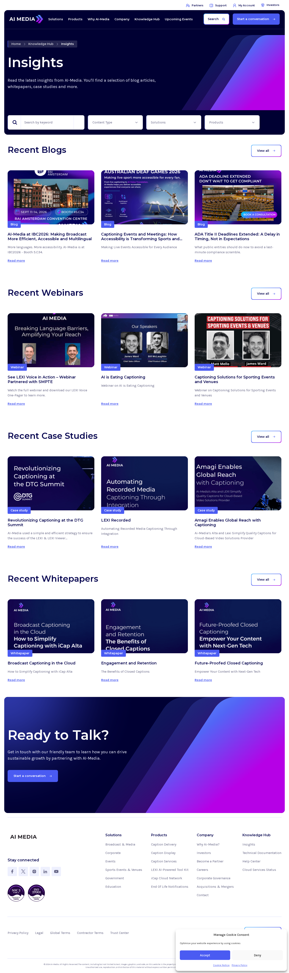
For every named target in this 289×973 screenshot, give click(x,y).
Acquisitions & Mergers (215, 887)
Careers (202, 870)
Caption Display (163, 853)
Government (114, 878)
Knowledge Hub (41, 44)
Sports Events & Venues (123, 870)
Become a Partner (210, 861)
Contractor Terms (90, 933)
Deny (257, 955)
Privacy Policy (239, 965)
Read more (16, 261)
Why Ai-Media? (208, 844)
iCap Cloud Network (166, 878)
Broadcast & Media (120, 844)
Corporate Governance (213, 878)
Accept (205, 955)
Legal (39, 933)
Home (16, 44)
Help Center (251, 861)
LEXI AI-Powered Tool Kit (170, 870)
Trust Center (119, 933)
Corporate (113, 853)
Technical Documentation (261, 853)
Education (113, 887)
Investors (204, 853)
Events (110, 861)
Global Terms (60, 933)
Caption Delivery (163, 844)
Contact (203, 895)
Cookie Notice (221, 965)
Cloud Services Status (259, 870)
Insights (248, 844)
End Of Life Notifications (169, 887)
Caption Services (164, 861)
